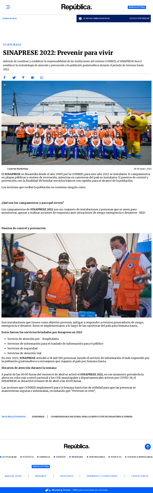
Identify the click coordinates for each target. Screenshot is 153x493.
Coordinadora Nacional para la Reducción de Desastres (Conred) (91, 416)
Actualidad (9, 457)
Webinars (77, 457)
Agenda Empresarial (140, 457)
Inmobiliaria (97, 457)
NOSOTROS (66, 476)
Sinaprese (38, 416)
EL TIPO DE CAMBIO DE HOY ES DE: (97, 18)
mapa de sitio (13, 476)
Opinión (61, 457)
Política (28, 457)
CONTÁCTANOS (140, 476)
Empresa (45, 457)
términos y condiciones (102, 476)
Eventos (116, 457)
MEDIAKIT (41, 476)
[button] (4, 77)
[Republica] (76, 7)
